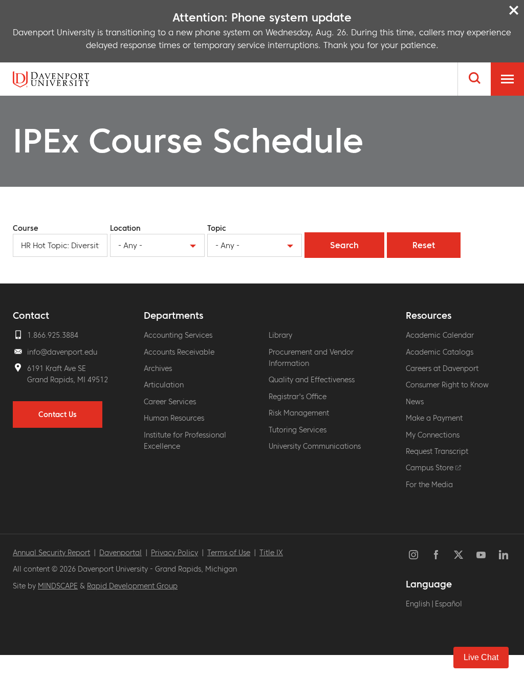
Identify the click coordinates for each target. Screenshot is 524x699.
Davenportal (120, 552)
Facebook (436, 554)
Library (280, 335)
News (415, 401)
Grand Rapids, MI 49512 (67, 379)
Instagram (413, 554)
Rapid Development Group (132, 586)
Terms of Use (228, 552)
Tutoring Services (297, 429)
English (418, 603)
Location (125, 228)
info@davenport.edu (62, 352)
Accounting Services (178, 335)
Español (448, 603)
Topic (216, 228)
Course (25, 228)
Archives (158, 368)
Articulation (164, 384)
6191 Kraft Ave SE (56, 368)
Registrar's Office (297, 396)
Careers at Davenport (442, 368)
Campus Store (430, 467)
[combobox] (157, 245)
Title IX (271, 552)
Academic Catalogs (439, 352)
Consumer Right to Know (447, 384)
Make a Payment (434, 418)
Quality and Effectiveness (312, 379)
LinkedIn (503, 554)
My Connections (433, 435)
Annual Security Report (51, 552)
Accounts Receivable (179, 352)
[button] (481, 657)
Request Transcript (437, 451)
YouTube (481, 554)
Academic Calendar (440, 335)
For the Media (429, 484)
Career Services (170, 401)
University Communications (315, 446)
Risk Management (299, 413)
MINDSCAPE (58, 586)
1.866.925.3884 (52, 335)
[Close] (514, 10)
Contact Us (57, 414)
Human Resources (174, 418)
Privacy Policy (174, 552)
